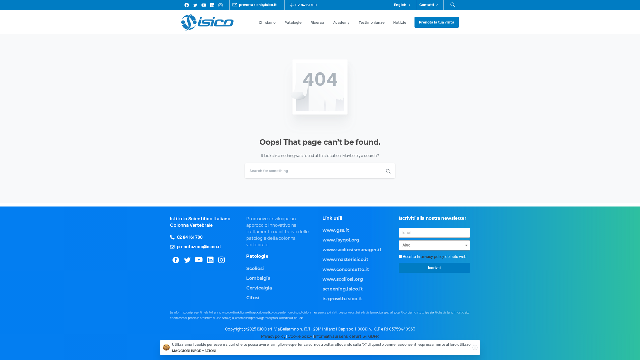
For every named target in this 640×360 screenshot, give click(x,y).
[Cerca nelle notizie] (453, 5)
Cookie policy (300, 336)
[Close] (475, 347)
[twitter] (195, 5)
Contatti (427, 5)
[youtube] (204, 5)
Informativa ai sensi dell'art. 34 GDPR (346, 336)
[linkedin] (212, 5)
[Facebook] (186, 5)
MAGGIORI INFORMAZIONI (194, 350)
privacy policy (432, 256)
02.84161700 (305, 4)
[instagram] (220, 5)
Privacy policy (273, 336)
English (400, 5)
